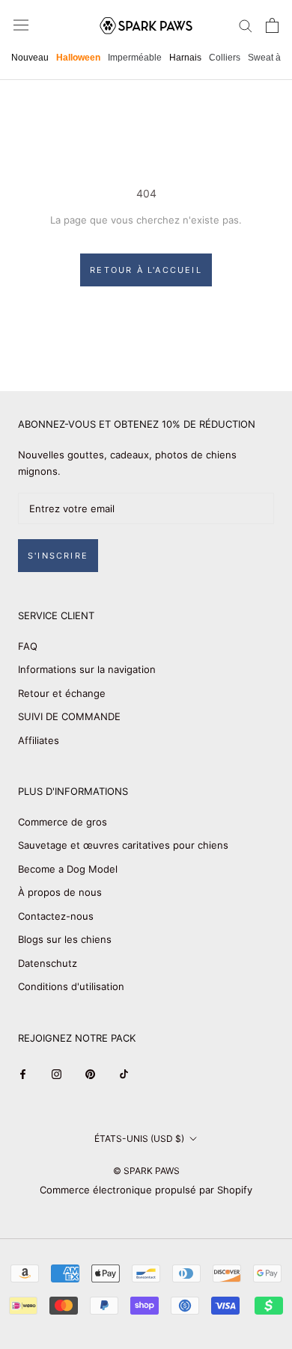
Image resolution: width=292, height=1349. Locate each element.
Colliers (224, 57)
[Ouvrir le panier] (272, 25)
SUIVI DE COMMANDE (69, 716)
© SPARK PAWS (146, 1170)
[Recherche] (245, 25)
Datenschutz (47, 963)
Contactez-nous (56, 916)
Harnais (185, 57)
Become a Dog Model (68, 869)
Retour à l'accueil (146, 270)
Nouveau (30, 57)
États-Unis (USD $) (139, 1138)
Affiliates (38, 740)
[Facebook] (23, 1073)
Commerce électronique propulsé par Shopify (146, 1190)
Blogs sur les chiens (65, 939)
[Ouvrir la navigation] (20, 25)
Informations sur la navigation (87, 669)
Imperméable (135, 57)
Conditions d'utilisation (71, 986)
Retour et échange (62, 693)
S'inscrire (58, 555)
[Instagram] (56, 1073)
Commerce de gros (62, 822)
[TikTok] (124, 1073)
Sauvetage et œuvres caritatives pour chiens (123, 845)
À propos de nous (60, 892)
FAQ (27, 646)
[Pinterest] (90, 1073)
